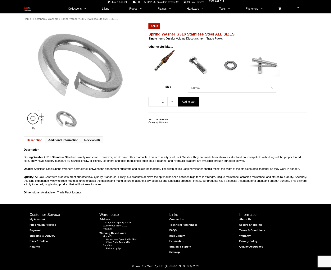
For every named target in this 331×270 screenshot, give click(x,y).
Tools (222, 8)
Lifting (105, 8)
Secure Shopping (250, 224)
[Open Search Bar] (298, 8)
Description (34, 140)
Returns (34, 246)
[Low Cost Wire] (27, 8)
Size (168, 86)
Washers (53, 18)
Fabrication (176, 241)
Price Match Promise (42, 224)
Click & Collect (39, 241)
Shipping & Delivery (42, 235)
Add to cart (188, 101)
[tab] (34, 139)
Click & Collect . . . (121, 2)
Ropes (133, 8)
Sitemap (174, 251)
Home (27, 18)
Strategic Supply (180, 246)
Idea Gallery (177, 235)
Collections (75, 8)
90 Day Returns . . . (198, 2)
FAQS (173, 230)
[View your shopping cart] (280, 8)
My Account (37, 219)
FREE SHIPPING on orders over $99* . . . (160, 2)
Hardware (193, 8)
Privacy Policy (248, 241)
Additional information (63, 140)
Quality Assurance (251, 246)
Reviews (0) (92, 140)
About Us (245, 219)
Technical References (183, 224)
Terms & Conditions (252, 230)
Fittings (162, 8)
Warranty (245, 235)
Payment (35, 230)
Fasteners (252, 8)
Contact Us (176, 219)
